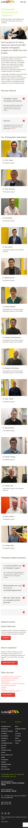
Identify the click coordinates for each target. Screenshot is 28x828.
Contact (17, 743)
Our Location (18, 740)
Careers (17, 738)
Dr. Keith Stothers (8, 516)
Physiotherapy (5, 682)
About (16, 726)
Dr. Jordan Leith (8, 486)
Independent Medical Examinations (11, 691)
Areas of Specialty (5, 769)
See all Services (7, 694)
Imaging (3, 689)
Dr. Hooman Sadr (8, 545)
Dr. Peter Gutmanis (9, 189)
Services (3, 722)
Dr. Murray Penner (8, 428)
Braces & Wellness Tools (8, 680)
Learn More (6, 638)
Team (16, 731)
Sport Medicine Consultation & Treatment (13, 684)
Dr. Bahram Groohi (8, 278)
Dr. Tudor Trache (8, 399)
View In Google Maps (7, 797)
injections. (13, 128)
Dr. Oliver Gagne (8, 160)
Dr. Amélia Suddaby (9, 307)
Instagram (9, 813)
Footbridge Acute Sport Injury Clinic (11, 676)
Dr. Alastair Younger (9, 457)
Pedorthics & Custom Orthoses (9, 678)
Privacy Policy (4, 821)
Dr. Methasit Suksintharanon (12, 337)
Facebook (2, 813)
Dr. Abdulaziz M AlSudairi (11, 368)
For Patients (18, 736)
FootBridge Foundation (20, 729)
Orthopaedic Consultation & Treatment (7, 732)
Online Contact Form (8, 662)
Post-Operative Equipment (8, 685)
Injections (4, 687)
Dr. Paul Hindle (7, 218)
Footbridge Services (6, 726)
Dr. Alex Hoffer (8, 247)
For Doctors (18, 733)
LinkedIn (5, 813)
